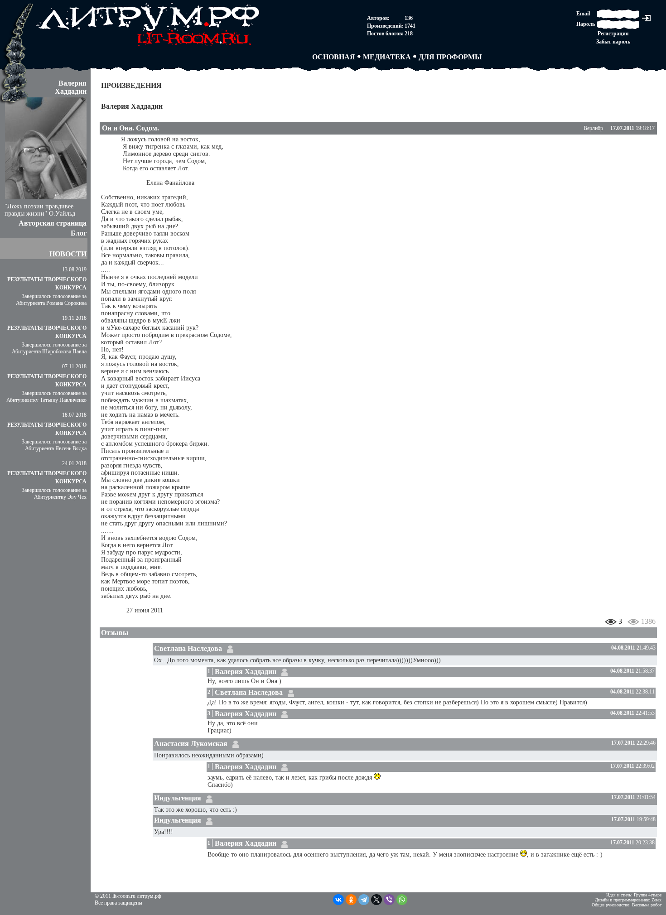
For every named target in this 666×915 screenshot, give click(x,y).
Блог (79, 233)
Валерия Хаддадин (132, 106)
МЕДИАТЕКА (387, 57)
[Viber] (389, 899)
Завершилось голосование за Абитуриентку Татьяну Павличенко (46, 396)
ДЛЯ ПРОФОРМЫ (450, 57)
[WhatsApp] (401, 899)
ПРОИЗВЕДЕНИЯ (131, 85)
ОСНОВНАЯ (333, 57)
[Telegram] (363, 899)
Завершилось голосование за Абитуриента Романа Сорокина (51, 299)
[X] (376, 899)
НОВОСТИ (68, 254)
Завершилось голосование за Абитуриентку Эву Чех (54, 493)
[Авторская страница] (230, 648)
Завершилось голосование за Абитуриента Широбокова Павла (49, 348)
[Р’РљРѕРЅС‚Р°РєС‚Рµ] (338, 899)
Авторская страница (53, 223)
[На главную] (149, 48)
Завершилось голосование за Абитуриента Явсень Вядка (54, 445)
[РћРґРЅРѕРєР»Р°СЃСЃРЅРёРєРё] (351, 899)
